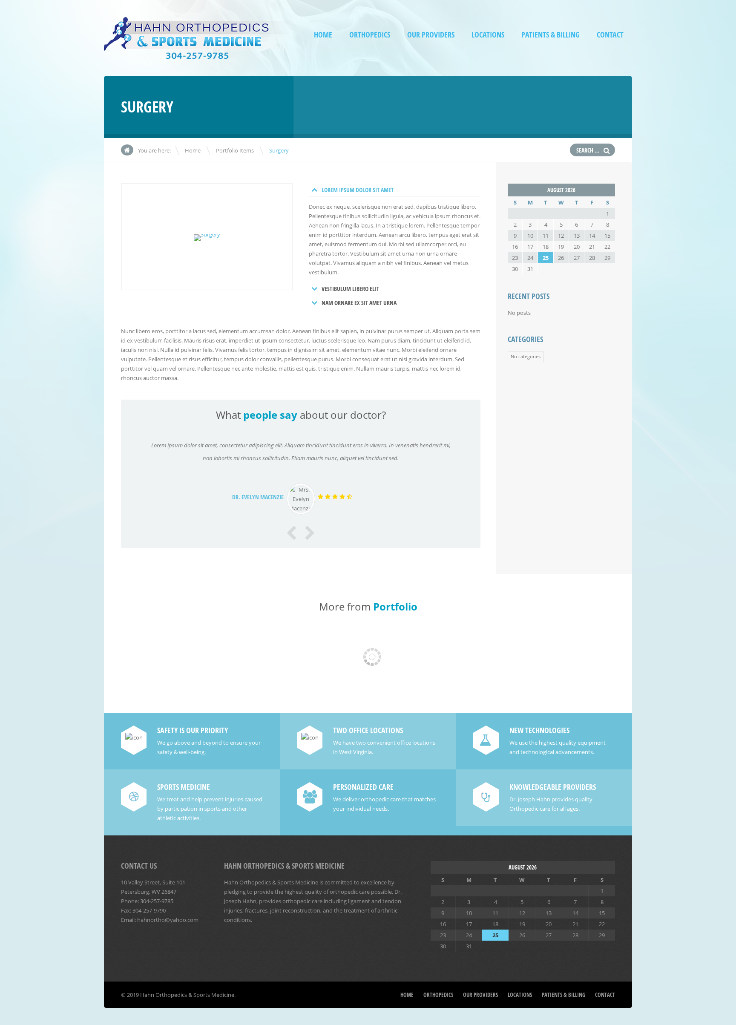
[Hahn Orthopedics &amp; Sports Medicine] (196, 53)
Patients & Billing (550, 34)
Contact (610, 34)
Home (323, 34)
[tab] (395, 190)
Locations (488, 34)
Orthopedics (369, 34)
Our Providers (430, 34)
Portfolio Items (235, 150)
